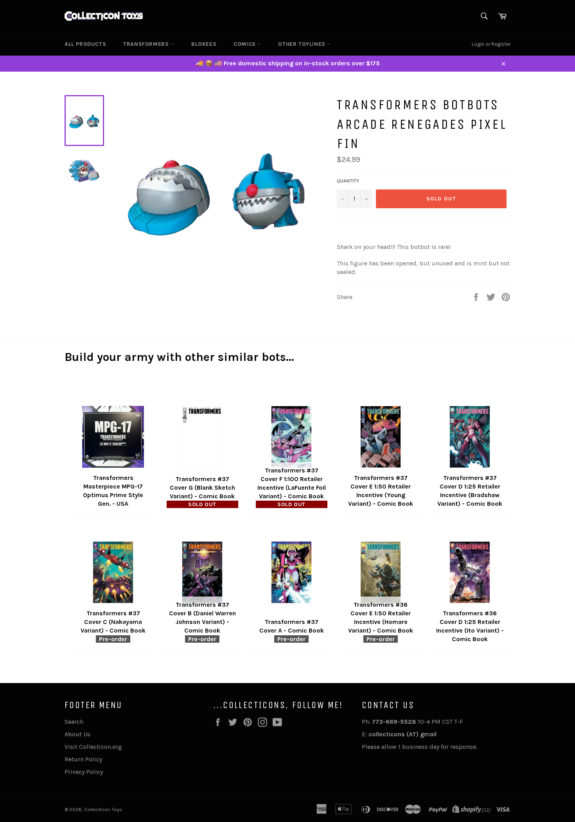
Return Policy (83, 759)
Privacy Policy (84, 771)
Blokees (203, 44)
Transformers (147, 44)
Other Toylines (302, 44)
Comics (245, 44)
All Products (85, 44)
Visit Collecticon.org (93, 746)
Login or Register (491, 44)
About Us (77, 734)
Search (74, 721)
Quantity (348, 181)
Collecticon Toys (103, 809)
